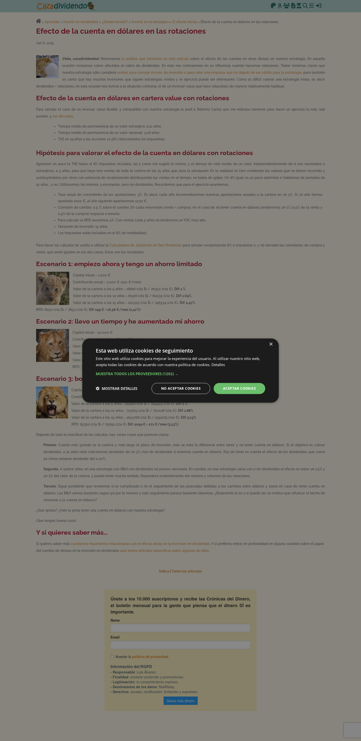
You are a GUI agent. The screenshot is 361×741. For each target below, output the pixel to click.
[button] (180, 373)
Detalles (218, 364)
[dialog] (180, 371)
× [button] (271, 344)
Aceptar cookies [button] (239, 388)
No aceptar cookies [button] (181, 388)
